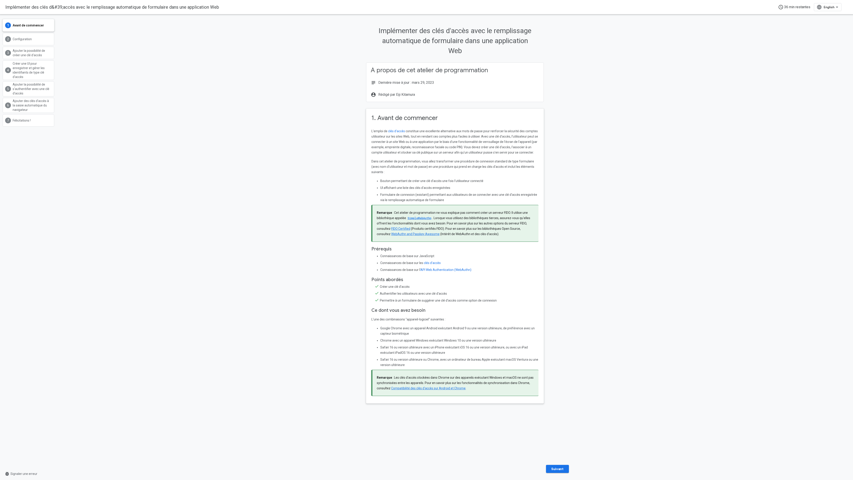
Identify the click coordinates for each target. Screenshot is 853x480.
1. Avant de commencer (404, 118)
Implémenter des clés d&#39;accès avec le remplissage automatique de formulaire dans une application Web (112, 7)
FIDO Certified (400, 228)
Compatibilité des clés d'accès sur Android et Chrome (428, 388)
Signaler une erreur (20, 474)
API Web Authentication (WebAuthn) (445, 270)
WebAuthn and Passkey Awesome (415, 234)
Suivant (557, 469)
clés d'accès (396, 131)
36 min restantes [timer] (794, 7)
